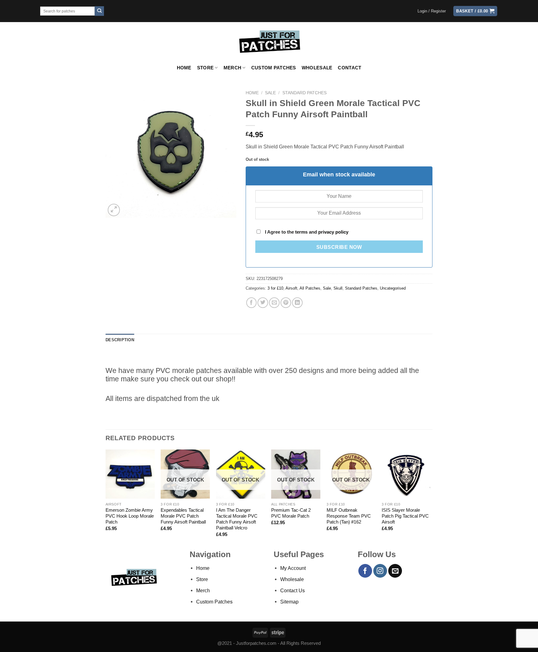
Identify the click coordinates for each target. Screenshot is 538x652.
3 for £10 (275, 288)
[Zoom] (114, 210)
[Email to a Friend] (274, 302)
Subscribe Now (339, 247)
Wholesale (317, 67)
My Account (293, 568)
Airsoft (291, 288)
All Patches (310, 288)
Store (205, 67)
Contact (349, 67)
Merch (232, 67)
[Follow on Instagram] (380, 571)
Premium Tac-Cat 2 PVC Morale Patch (291, 513)
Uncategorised (393, 288)
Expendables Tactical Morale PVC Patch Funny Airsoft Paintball (183, 516)
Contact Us (292, 590)
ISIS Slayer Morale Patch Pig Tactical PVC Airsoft (405, 516)
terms (301, 232)
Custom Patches (273, 67)
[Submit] (99, 11)
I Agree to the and (306, 232)
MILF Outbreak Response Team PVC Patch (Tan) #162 (349, 516)
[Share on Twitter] (262, 302)
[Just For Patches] (269, 42)
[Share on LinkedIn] (297, 302)
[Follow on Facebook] (365, 571)
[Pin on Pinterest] (286, 302)
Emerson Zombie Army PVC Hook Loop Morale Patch (130, 516)
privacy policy (333, 232)
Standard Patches (304, 92)
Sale (270, 92)
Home (184, 67)
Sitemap (289, 601)
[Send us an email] (395, 571)
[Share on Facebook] (251, 302)
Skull (337, 288)
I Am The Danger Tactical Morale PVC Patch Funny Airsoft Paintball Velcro (236, 519)
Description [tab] (120, 340)
